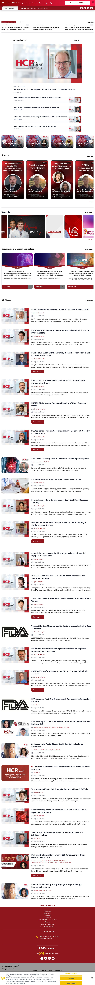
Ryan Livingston (18, 119)
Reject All (71, 978)
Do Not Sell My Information (47, 920)
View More (90, 22)
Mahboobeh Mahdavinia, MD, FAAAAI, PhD (46, 750)
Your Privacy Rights (71, 973)
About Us (47, 911)
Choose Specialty (9, 8)
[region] (47, 978)
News (50, 971)
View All (90, 156)
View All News (46, 905)
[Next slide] (92, 239)
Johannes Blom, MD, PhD (41, 462)
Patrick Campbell (18, 109)
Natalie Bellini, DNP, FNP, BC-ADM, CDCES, (45, 863)
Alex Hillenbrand (38, 816)
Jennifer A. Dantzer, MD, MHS (42, 890)
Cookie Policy (21, 983)
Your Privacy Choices (47, 926)
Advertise (47, 913)
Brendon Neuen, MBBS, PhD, (42, 727)
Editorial (47, 915)
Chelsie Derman (38, 792)
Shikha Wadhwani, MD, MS (60, 727)
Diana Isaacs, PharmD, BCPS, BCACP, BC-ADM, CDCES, (50, 861)
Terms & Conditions (47, 924)
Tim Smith (36, 705)
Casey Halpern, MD (65, 863)
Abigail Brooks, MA (19, 100)
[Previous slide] (89, 239)
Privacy (47, 922)
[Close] (92, 978)
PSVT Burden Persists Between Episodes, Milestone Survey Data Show (14, 28)
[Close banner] (93, 2)
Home (35, 971)
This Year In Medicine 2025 (41, 8)
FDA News (30, 8)
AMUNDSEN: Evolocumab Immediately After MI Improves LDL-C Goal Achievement (47, 28)
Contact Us (47, 918)
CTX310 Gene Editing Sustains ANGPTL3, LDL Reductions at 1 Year (78, 28)
